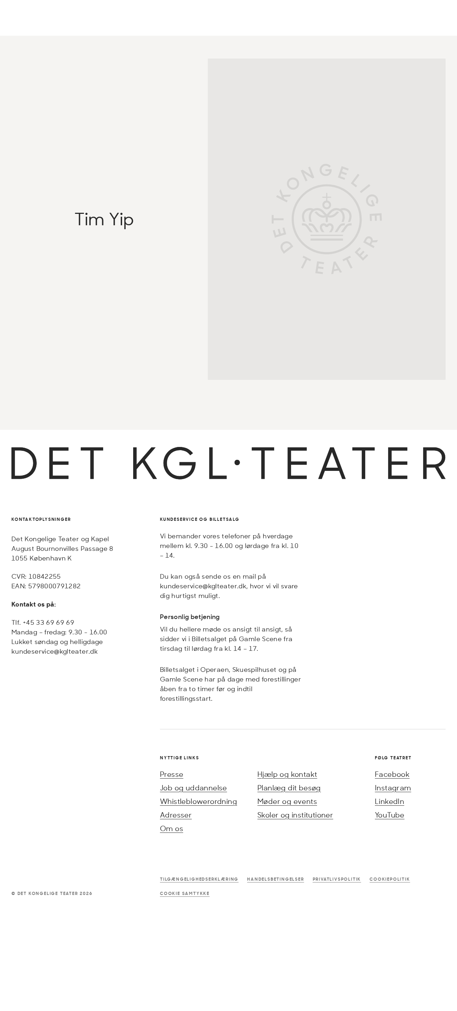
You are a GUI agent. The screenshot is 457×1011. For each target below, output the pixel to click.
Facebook (392, 774)
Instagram (393, 787)
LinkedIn (389, 801)
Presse (171, 774)
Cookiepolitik (390, 879)
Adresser (176, 815)
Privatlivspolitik (337, 879)
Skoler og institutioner (295, 815)
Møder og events (287, 801)
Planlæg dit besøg (289, 787)
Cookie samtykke (185, 893)
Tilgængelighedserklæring (199, 879)
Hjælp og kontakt (287, 774)
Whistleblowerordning (198, 801)
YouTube (390, 815)
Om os (171, 828)
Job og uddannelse (193, 787)
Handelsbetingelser (275, 879)
